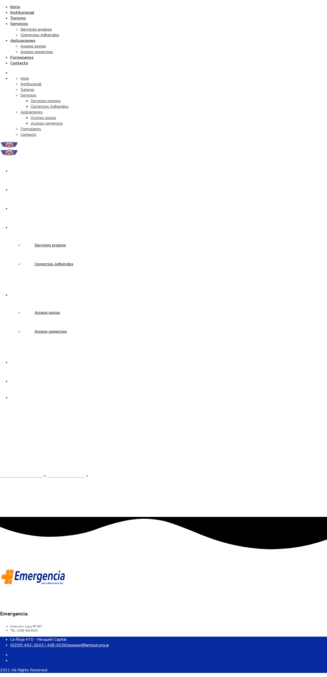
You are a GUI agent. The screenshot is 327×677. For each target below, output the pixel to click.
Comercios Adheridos (39, 35)
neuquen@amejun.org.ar (88, 645)
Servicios (19, 24)
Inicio (15, 7)
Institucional (22, 12)
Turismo (18, 18)
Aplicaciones (23, 40)
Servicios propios (36, 29)
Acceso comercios (36, 51)
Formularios (22, 57)
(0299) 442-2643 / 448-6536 (38, 645)
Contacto (19, 63)
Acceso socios (33, 46)
